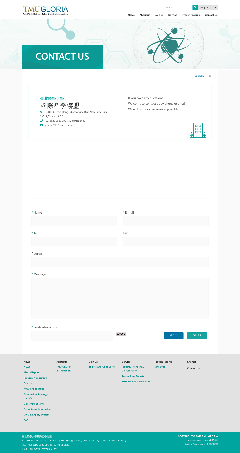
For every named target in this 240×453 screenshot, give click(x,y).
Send (197, 335)
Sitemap (192, 361)
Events (28, 383)
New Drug (159, 366)
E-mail (129, 212)
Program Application (35, 378)
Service (172, 15)
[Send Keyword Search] (195, 7)
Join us (159, 15)
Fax (125, 233)
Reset (173, 335)
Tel (36, 233)
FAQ (26, 420)
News (131, 15)
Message (40, 274)
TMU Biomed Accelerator (136, 381)
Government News (34, 403)
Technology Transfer (133, 376)
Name (38, 212)
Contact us (211, 15)
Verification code (45, 327)
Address (37, 254)
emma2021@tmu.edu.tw (58, 125)
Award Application (34, 388)
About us (144, 15)
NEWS (27, 366)
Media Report (31, 372)
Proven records (191, 15)
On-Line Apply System (36, 414)
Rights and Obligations (102, 366)
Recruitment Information (37, 409)
